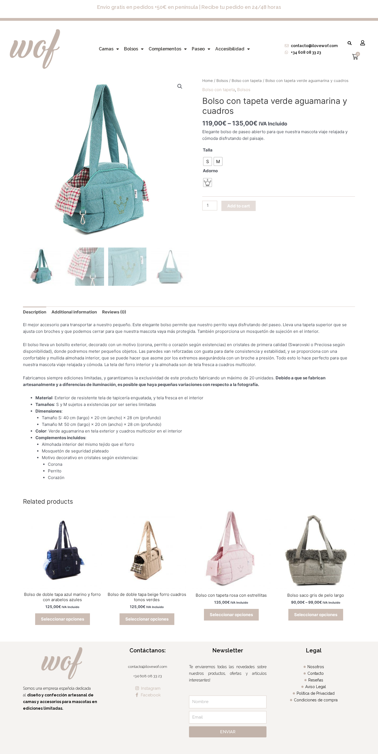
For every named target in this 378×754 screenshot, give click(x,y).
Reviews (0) (114, 312)
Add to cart (238, 206)
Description (34, 312)
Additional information (74, 312)
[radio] (207, 161)
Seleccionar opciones (62, 619)
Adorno (210, 170)
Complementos (165, 49)
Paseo (198, 49)
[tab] (34, 312)
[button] (349, 43)
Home (207, 80)
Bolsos (131, 49)
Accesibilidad (229, 49)
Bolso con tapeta (247, 80)
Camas (106, 49)
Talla (208, 150)
